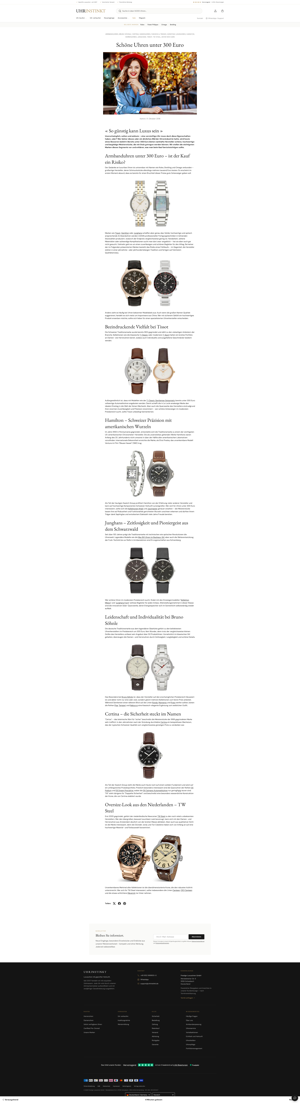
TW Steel (161, 816)
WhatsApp (145, 979)
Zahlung (155, 1024)
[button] (222, 10)
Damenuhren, (145, 34)
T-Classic (144, 335)
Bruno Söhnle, (125, 34)
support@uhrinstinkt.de (149, 984)
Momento (163, 702)
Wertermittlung (123, 1024)
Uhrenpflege (190, 1044)
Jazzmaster (152, 508)
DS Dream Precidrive (124, 790)
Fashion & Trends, (159, 34)
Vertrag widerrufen (139, 1086)
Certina (164, 722)
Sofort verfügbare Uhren (93, 1024)
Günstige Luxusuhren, (176, 34)
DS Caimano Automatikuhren (155, 790)
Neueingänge (109, 18)
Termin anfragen (187, 998)
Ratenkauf (155, 1028)
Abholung (155, 1036)
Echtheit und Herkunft (194, 1036)
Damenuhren (88, 1020)
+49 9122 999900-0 (149, 975)
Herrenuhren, (131, 37)
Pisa (116, 705)
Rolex (142, 25)
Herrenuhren (88, 1016)
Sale (134, 18)
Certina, (136, 34)
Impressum (116, 1086)
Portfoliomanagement (194, 1048)
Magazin (142, 18)
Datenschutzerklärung (198, 941)
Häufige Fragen (191, 1016)
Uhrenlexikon (190, 1040)
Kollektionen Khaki (135, 508)
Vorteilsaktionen (192, 1032)
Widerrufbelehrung (89, 1086)
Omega (164, 25)
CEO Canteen (186, 890)
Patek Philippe (153, 25)
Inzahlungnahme (124, 1020)
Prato (173, 702)
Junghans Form (122, 603)
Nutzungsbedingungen (162, 943)
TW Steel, (157, 37)
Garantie (155, 1044)
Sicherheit (155, 1016)
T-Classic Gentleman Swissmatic (161, 400)
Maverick (131, 893)
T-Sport (166, 335)
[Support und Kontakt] (295, 1098)
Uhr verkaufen (95, 18)
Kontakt (200, 18)
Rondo (155, 702)
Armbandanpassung (193, 1024)
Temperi (122, 705)
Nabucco (134, 705)
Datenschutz (106, 1086)
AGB (99, 1086)
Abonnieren (196, 937)
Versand (155, 1032)
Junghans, (142, 37)
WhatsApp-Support (216, 18)
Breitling (173, 25)
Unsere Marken (89, 1032)
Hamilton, (190, 34)
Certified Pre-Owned (92, 1028)
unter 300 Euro (168, 37)
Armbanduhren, (112, 34)
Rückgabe (155, 1040)
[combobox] (159, 11)
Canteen (176, 890)
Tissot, (150, 37)
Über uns (189, 1020)
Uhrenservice (191, 1028)
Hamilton (125, 233)
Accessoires (122, 18)
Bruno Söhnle (127, 697)
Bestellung (156, 1020)
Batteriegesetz (127, 1086)
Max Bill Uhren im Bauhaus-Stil (151, 537)
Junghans (138, 233)
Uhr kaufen (80, 18)
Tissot (117, 233)
